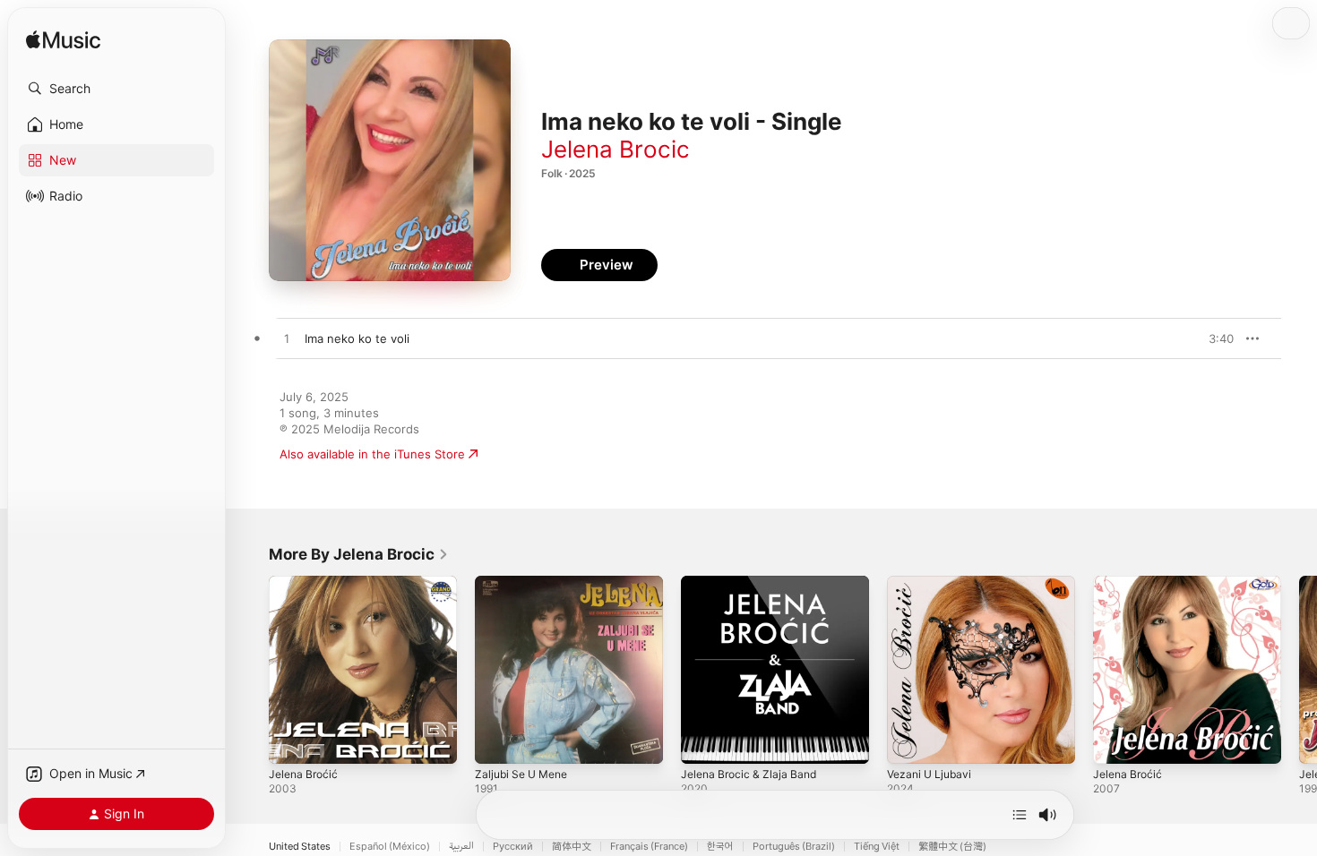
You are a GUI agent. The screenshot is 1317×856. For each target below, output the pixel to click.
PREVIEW (1214, 338)
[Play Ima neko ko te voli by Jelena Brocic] (287, 339)
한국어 (720, 847)
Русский (513, 847)
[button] (116, 88)
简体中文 (571, 847)
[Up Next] (1019, 814)
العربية (461, 847)
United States (300, 847)
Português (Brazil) (794, 847)
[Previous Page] (250, 669)
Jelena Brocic (615, 149)
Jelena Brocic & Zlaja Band (753, 583)
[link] (359, 554)
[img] (63, 40)
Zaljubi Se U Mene (526, 583)
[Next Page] (1299, 669)
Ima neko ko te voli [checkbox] (357, 338)
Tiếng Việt (877, 847)
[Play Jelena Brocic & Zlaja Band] (703, 741)
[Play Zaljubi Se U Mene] (497, 741)
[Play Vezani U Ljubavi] (909, 741)
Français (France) (649, 847)
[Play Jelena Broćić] (291, 741)
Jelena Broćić (306, 583)
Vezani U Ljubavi (932, 583)
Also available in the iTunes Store (372, 454)
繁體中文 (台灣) (952, 847)
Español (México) (389, 847)
